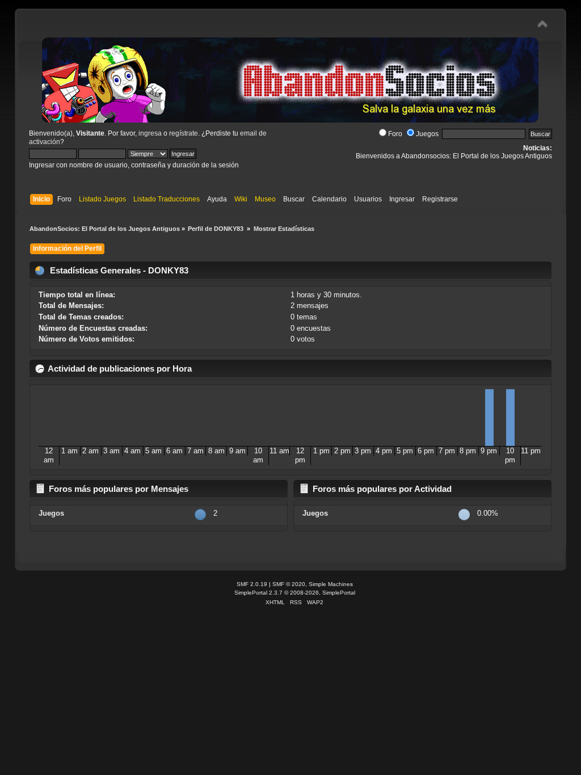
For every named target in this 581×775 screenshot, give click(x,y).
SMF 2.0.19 (252, 584)
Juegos (427, 133)
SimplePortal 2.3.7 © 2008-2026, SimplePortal (294, 592)
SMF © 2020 (288, 584)
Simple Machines (331, 584)
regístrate (183, 133)
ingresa (150, 133)
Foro (395, 133)
